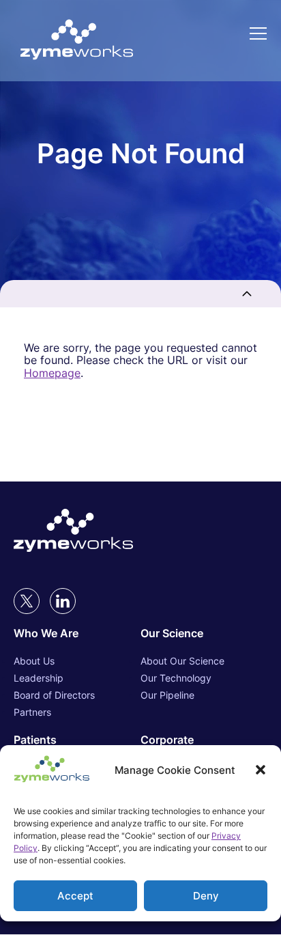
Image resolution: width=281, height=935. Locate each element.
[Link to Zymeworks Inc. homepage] (77, 40)
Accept (75, 895)
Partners (32, 712)
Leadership (38, 678)
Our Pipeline (167, 695)
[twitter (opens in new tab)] (27, 601)
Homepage (52, 373)
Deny (206, 895)
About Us (34, 661)
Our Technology (175, 678)
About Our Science (182, 661)
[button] (260, 770)
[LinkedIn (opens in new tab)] (63, 601)
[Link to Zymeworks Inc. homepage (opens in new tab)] (73, 531)
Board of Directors (54, 695)
